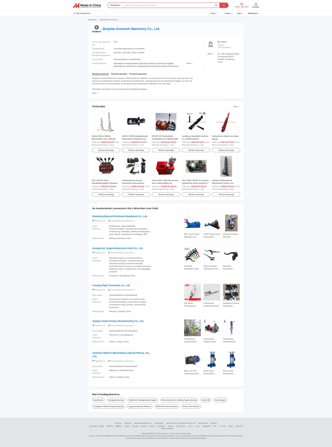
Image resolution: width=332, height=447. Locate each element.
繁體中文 (119, 426)
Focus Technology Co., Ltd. (162, 433)
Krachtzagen (220, 400)
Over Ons (118, 423)
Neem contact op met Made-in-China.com (180, 423)
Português (161, 426)
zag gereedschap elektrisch (139, 406)
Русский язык (180, 426)
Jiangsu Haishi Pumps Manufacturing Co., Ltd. (118, 321)
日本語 (127, 426)
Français (135, 426)
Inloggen (255, 7)
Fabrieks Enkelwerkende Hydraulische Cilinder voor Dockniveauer (222, 183)
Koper (213, 13)
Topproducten (203, 423)
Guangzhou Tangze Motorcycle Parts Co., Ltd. (117, 248)
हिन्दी (214, 426)
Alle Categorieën (83, 13)
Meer (189, 63)
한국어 (190, 426)
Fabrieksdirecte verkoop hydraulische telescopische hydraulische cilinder (133, 183)
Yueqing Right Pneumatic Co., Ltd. (111, 285)
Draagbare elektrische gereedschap (108, 406)
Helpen (228, 13)
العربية (198, 426)
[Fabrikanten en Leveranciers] (87, 5)
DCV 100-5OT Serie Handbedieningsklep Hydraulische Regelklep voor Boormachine (106, 183)
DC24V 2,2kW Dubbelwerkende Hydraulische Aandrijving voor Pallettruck (135, 139)
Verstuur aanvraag (105, 150)
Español (144, 426)
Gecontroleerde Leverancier (123, 221)
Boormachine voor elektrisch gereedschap (179, 400)
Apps (239, 13)
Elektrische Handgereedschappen (143, 400)
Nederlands (207, 426)
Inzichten (213, 423)
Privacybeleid (158, 423)
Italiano (170, 426)
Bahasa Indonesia (167, 428)
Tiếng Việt (239, 426)
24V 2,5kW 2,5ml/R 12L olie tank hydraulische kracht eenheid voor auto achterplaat (195, 183)
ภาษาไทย (222, 426)
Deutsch (152, 426)
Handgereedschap (116, 400)
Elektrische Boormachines (167, 406)
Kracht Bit (206, 400)
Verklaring (127, 423)
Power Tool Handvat (191, 406)
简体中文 (110, 426)
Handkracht (98, 400)
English (101, 426)
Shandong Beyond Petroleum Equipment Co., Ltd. (120, 216)
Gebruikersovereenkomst (142, 423)
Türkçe (230, 426)
